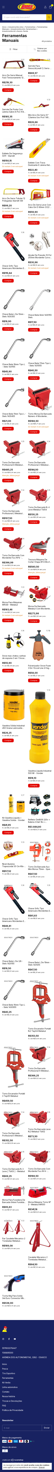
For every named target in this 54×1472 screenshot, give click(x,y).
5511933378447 (9, 1348)
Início (4, 27)
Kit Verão (6, 1382)
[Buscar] (49, 17)
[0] (50, 7)
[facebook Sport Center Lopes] (9, 1339)
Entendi (42, 1467)
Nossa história (8, 1396)
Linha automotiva (9, 1387)
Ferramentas (30, 27)
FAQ (4, 1405)
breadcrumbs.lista (15, 27)
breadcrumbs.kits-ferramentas (23, 29)
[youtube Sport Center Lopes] (15, 1339)
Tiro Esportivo (8, 1373)
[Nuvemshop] (13, 1460)
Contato (5, 1392)
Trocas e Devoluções (12, 1401)
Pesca (5, 1369)
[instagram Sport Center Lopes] (3, 1339)
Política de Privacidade (12, 1410)
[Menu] (3, 7)
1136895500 (7, 1353)
